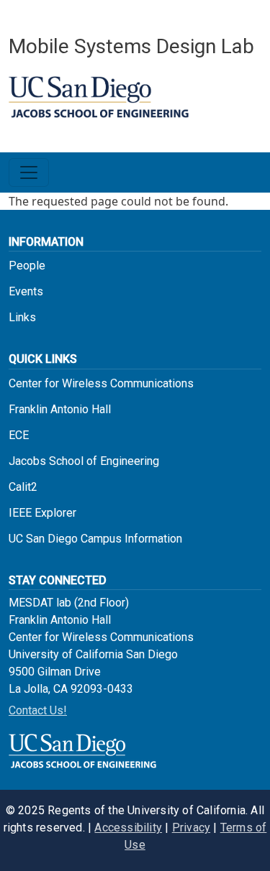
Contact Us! (38, 710)
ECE (19, 435)
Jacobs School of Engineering (84, 461)
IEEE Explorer (42, 513)
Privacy (191, 827)
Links (22, 317)
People (27, 265)
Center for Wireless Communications (101, 383)
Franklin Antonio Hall (60, 409)
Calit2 (23, 487)
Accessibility (128, 827)
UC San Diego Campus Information (95, 538)
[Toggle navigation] (29, 172)
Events (26, 291)
